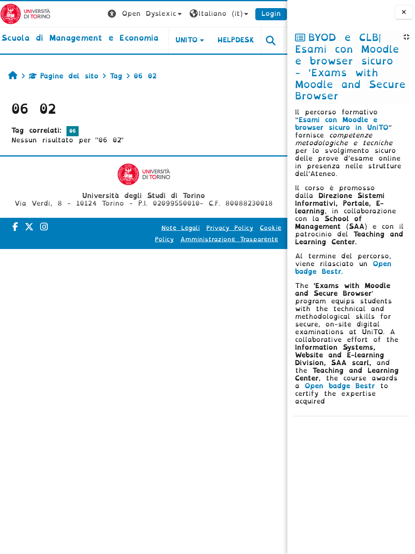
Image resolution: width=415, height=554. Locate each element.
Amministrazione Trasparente (229, 239)
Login (271, 13)
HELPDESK (236, 40)
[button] (146, 14)
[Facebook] (15, 226)
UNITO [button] (186, 40)
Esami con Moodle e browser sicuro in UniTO (341, 123)
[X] (29, 226)
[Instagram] (44, 226)
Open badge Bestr (340, 386)
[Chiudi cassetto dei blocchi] (404, 12)
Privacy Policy (229, 228)
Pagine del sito (69, 76)
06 (72, 131)
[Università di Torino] (25, 13)
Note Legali (180, 228)
